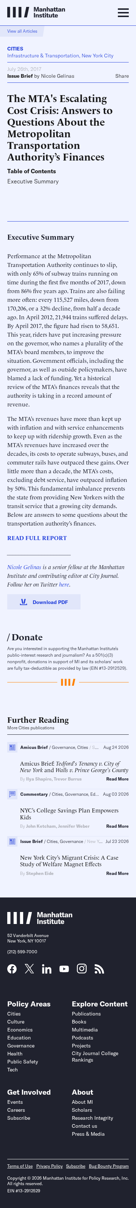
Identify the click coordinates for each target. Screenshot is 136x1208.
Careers (16, 1110)
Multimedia (85, 1029)
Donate (27, 636)
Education (19, 1037)
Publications (86, 1013)
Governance (20, 1045)
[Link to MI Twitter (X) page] (29, 971)
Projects (81, 1045)
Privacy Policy (49, 1166)
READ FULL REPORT (37, 538)
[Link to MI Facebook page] (12, 971)
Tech (12, 1069)
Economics (20, 1029)
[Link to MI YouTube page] (64, 970)
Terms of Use (20, 1166)
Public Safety (22, 1061)
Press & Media (88, 1134)
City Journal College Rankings (95, 1056)
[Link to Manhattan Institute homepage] (40, 921)
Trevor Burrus (68, 779)
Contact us (84, 1126)
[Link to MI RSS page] (99, 971)
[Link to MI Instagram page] (82, 971)
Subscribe (18, 1118)
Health (14, 1053)
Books (79, 1021)
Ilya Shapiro (38, 779)
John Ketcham (41, 826)
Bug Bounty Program (109, 1166)
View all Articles (22, 31)
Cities (15, 48)
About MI (82, 1102)
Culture (15, 1021)
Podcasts (82, 1037)
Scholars (82, 1110)
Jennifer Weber (74, 826)
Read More (117, 779)
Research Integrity (92, 1118)
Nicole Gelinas (57, 76)
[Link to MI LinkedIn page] (46, 971)
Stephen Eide (40, 873)
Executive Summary (33, 181)
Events (15, 1102)
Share (122, 76)
